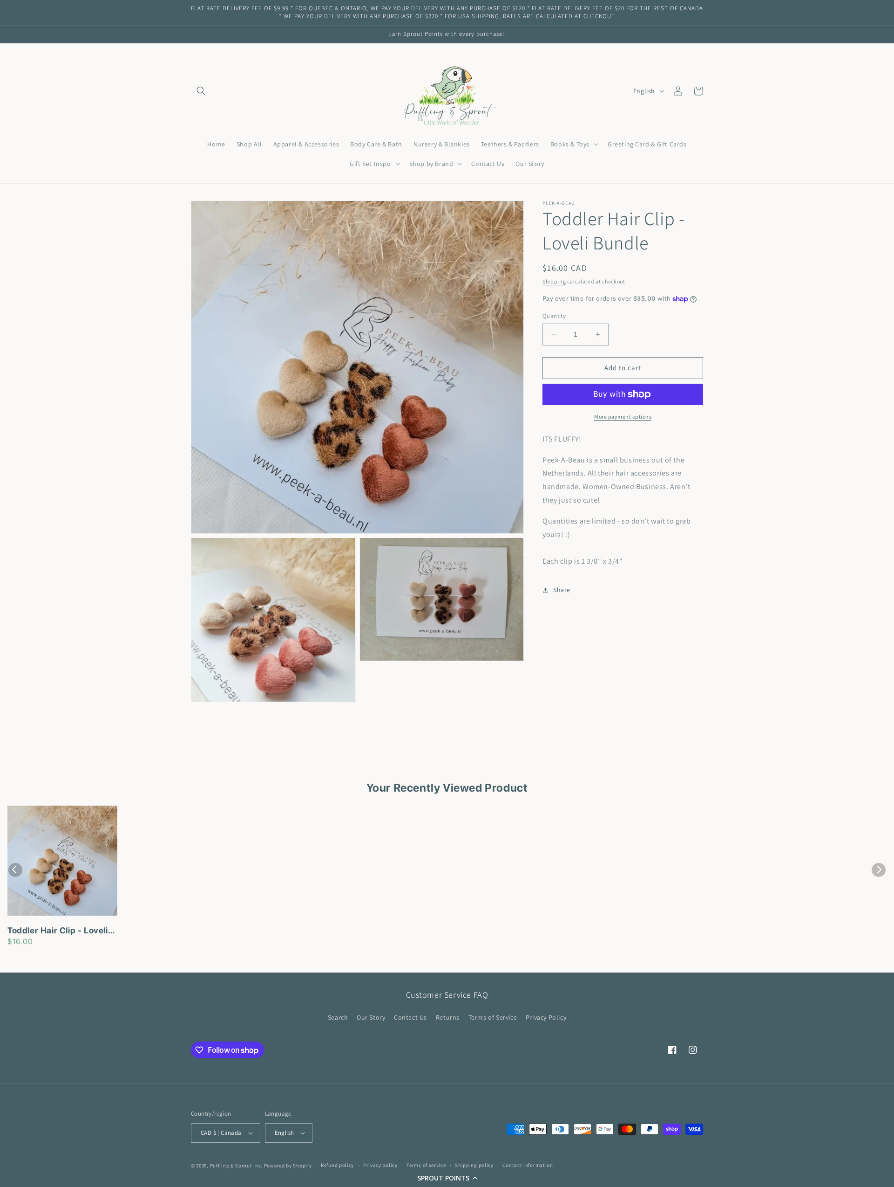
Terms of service (426, 1165)
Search (338, 1017)
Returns (448, 1017)
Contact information (527, 1165)
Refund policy (337, 1165)
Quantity (554, 316)
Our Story (371, 1017)
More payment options (622, 416)
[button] (447, 1177)
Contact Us (410, 1017)
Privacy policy (380, 1165)
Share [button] (561, 590)
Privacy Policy (546, 1017)
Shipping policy (474, 1165)
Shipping (554, 281)
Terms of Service (492, 1017)
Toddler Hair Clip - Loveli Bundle (57, 931)
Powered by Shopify (288, 1165)
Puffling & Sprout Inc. (236, 1165)
